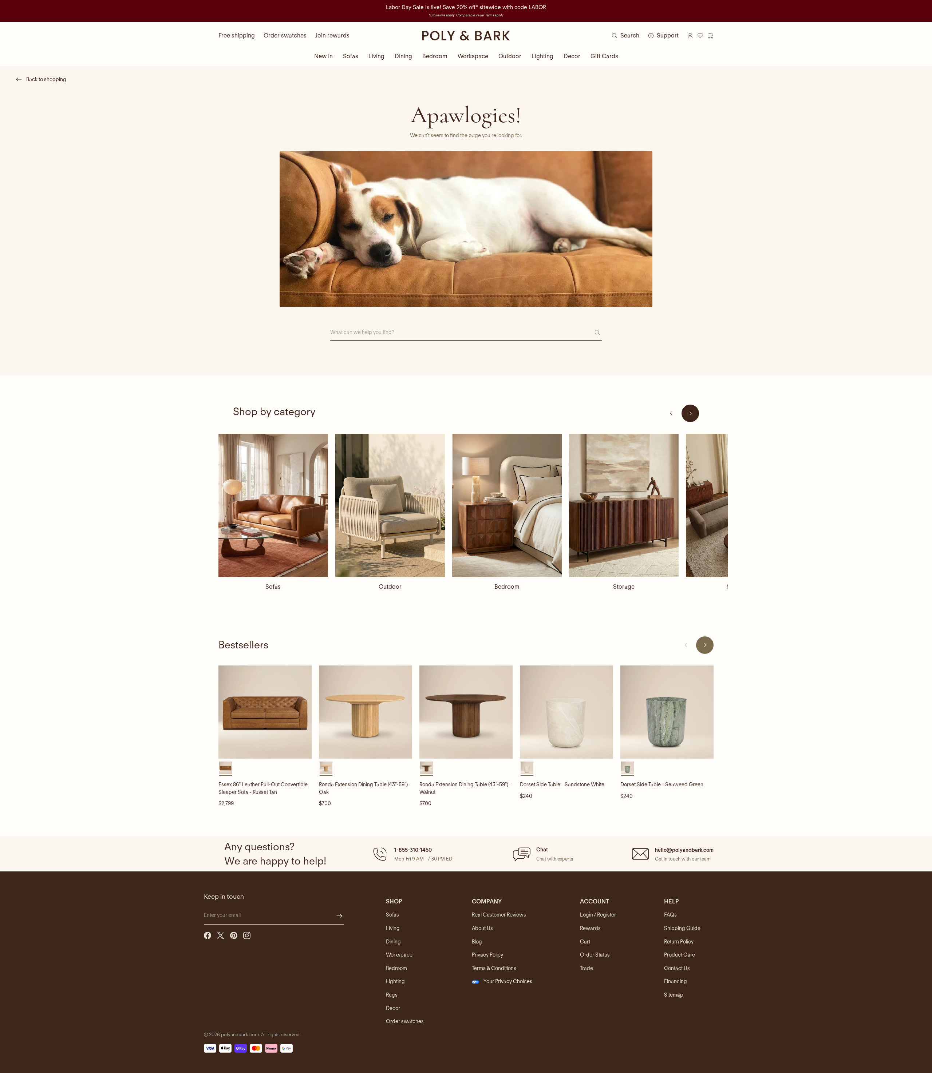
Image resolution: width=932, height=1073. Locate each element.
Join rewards (332, 35)
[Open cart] (711, 36)
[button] (412, 854)
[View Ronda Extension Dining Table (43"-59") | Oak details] (365, 712)
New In (323, 56)
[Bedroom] (507, 505)
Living (376, 56)
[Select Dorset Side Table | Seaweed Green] (627, 768)
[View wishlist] (700, 36)
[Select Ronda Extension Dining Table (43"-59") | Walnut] (426, 768)
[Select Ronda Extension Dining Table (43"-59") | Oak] (326, 768)
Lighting (542, 56)
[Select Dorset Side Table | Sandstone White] (527, 768)
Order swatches (285, 35)
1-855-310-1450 (413, 850)
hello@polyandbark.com (684, 850)
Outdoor (509, 56)
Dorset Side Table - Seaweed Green (661, 784)
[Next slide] (690, 413)
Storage (624, 586)
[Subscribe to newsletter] (339, 915)
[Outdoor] (390, 505)
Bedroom (434, 56)
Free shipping (236, 35)
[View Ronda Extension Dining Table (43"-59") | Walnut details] (466, 712)
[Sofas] (273, 505)
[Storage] (624, 505)
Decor (572, 56)
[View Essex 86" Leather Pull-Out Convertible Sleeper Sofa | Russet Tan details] (265, 712)
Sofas (350, 56)
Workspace (473, 56)
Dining (403, 56)
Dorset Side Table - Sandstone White (562, 784)
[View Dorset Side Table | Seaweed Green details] (667, 712)
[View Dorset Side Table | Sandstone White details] (566, 712)
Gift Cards (604, 56)
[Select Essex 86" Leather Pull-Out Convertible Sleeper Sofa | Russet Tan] (225, 768)
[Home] (466, 35)
